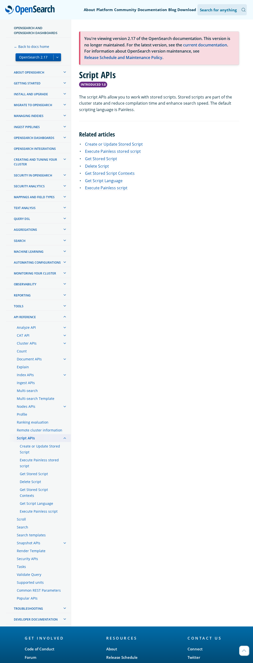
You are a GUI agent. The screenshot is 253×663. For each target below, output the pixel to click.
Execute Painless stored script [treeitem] (39, 463)
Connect (195, 648)
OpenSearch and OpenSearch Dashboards (35, 30)
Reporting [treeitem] (22, 295)
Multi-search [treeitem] (27, 390)
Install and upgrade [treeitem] (31, 94)
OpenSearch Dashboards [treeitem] (34, 138)
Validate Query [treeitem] (29, 574)
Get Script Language (104, 180)
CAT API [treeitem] (23, 335)
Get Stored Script (101, 158)
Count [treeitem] (22, 351)
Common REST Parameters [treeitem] (39, 590)
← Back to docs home (31, 46)
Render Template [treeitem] (31, 550)
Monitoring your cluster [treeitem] (35, 273)
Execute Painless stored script (113, 151)
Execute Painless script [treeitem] (39, 511)
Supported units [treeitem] (30, 582)
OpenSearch (31, 10)
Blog (172, 9)
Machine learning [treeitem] (28, 252)
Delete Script (97, 166)
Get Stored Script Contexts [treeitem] (34, 492)
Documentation (152, 9)
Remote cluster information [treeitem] (39, 430)
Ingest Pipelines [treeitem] (27, 127)
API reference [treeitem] (25, 317)
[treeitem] (65, 72)
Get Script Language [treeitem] (36, 503)
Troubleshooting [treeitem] (28, 608)
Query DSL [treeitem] (22, 219)
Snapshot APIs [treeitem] (28, 543)
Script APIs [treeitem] (26, 438)
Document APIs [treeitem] (29, 359)
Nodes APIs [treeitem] (26, 406)
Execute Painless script (106, 188)
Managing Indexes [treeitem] (28, 116)
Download (186, 9)
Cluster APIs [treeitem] (27, 343)
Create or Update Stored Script (114, 144)
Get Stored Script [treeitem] (34, 473)
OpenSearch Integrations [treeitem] (35, 149)
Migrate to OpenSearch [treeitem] (33, 105)
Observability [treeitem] (25, 284)
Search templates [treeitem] (31, 535)
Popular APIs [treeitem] (27, 598)
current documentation (205, 45)
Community (125, 9)
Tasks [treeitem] (21, 566)
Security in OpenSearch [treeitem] (33, 175)
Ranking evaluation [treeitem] (32, 422)
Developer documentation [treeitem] (36, 619)
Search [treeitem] (19, 241)
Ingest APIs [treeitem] (26, 382)
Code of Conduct (39, 648)
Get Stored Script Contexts (110, 173)
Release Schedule (122, 657)
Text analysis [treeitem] (25, 208)
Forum (30, 657)
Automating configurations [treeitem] (37, 262)
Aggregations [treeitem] (25, 230)
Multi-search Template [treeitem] (35, 398)
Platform (104, 9)
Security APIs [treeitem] (27, 558)
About (89, 9)
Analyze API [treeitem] (26, 327)
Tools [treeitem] (18, 306)
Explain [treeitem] (23, 367)
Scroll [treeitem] (21, 519)
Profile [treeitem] (22, 414)
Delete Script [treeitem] (30, 481)
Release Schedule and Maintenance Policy (123, 57)
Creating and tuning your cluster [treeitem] (35, 161)
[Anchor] (118, 134)
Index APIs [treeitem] (25, 374)
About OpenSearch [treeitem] (29, 72)
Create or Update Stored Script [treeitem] (40, 449)
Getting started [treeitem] (27, 83)
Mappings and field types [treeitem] (34, 197)
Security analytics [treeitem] (29, 186)
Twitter (194, 657)
